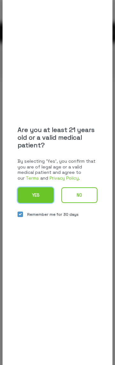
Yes (36, 195)
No (79, 195)
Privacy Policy (64, 178)
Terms (32, 178)
